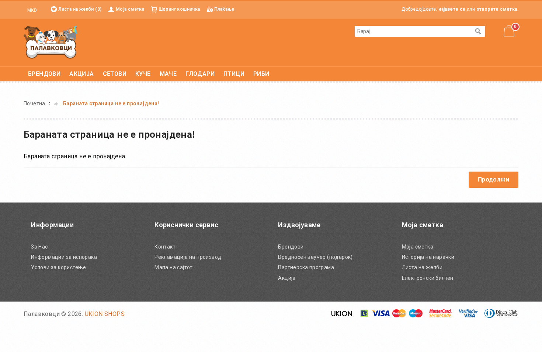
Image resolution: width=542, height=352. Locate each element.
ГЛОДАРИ (200, 73)
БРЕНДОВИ (44, 73)
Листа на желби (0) (79, 9)
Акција (286, 278)
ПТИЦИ (233, 73)
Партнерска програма (306, 267)
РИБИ (261, 73)
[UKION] (342, 315)
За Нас (39, 247)
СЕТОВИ (114, 73)
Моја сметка (130, 9)
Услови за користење (58, 267)
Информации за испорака (64, 257)
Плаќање (224, 9)
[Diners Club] (501, 315)
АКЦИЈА (81, 73)
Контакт (165, 247)
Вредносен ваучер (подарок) (315, 257)
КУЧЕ (143, 73)
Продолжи (493, 179)
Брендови (290, 247)
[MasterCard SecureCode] (440, 315)
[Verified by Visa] (468, 315)
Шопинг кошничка (179, 9)
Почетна (34, 103)
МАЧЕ (168, 73)
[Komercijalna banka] (364, 315)
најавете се (451, 9)
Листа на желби (422, 267)
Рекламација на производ (187, 257)
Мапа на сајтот (173, 267)
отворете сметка (496, 9)
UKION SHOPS (105, 313)
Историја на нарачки (428, 257)
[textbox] (412, 31)
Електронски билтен (428, 278)
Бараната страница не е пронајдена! (111, 103)
